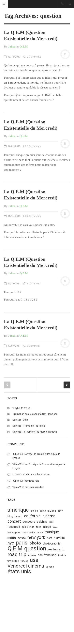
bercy (60, 511)
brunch (18, 516)
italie (38, 526)
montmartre (28, 532)
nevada (22, 537)
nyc (10, 543)
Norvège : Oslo (20, 420)
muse (40, 532)
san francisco (47, 555)
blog (10, 516)
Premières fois (31, 480)
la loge (47, 526)
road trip (16, 554)
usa (34, 560)
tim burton (13, 560)
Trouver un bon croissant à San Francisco (34, 414)
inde (31, 526)
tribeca (24, 560)
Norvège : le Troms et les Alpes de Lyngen (34, 431)
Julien (12, 46)
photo (35, 543)
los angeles (13, 532)
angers (34, 510)
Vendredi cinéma (25, 565)
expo (51, 522)
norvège (59, 538)
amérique (18, 509)
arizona (51, 510)
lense (55, 527)
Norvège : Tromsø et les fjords (28, 425)
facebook (13, 526)
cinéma (48, 515)
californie (32, 516)
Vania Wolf (18, 487)
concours (29, 521)
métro (11, 538)
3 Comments (33, 146)
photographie (52, 543)
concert (14, 521)
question (35, 548)
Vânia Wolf (18, 464)
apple (43, 510)
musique (52, 532)
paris (21, 542)
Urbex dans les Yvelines (37, 474)
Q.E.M (24, 46)
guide (25, 526)
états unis (19, 571)
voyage (50, 566)
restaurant (56, 549)
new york (36, 537)
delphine (42, 521)
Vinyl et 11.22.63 (21, 408)
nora (49, 537)
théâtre (62, 555)
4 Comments (33, 283)
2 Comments (33, 56)
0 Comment (33, 345)
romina (32, 555)
